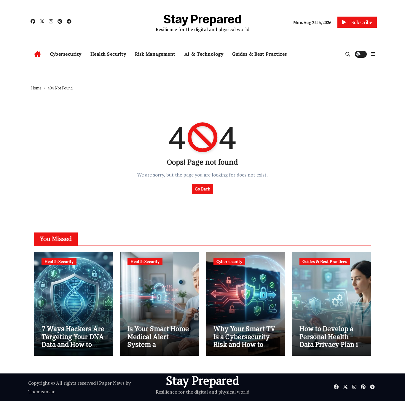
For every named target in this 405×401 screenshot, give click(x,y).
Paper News (112, 383)
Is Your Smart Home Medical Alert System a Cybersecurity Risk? (158, 340)
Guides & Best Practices (259, 54)
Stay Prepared (203, 19)
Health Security (108, 54)
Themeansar (41, 391)
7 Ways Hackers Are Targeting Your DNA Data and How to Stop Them (73, 340)
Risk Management (155, 54)
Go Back (202, 189)
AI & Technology (204, 54)
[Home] (37, 54)
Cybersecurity (66, 54)
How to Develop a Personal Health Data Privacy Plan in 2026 (330, 340)
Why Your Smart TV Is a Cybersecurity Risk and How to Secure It (244, 340)
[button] (373, 54)
